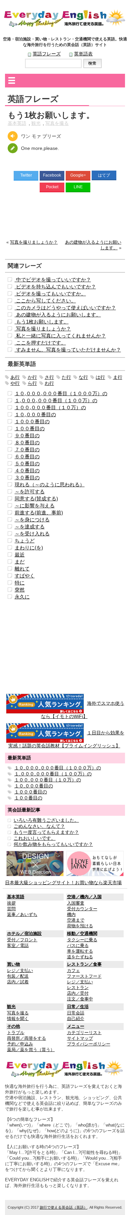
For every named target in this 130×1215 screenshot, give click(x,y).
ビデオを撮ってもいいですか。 (50, 293)
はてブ (104, 175)
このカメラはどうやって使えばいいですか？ (65, 307)
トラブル (15, 1032)
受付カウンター (82, 909)
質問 (11, 909)
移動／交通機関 (82, 933)
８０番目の (27, 442)
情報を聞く (18, 1018)
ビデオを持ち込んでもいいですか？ (55, 286)
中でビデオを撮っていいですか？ (53, 279)
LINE (78, 187)
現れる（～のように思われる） (50, 484)
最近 (20, 554)
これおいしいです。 (35, 838)
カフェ (73, 970)
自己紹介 (75, 1018)
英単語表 (83, 53)
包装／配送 (18, 976)
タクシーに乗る (82, 940)
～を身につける (32, 519)
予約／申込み (20, 1044)
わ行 (49, 383)
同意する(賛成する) (36, 498)
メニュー (75, 1026)
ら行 (32, 383)
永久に (22, 596)
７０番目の (27, 449)
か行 (32, 377)
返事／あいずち (22, 914)
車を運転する (80, 951)
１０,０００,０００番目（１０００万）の (61, 393)
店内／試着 (18, 982)
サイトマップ (80, 1038)
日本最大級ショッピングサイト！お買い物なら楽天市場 (63, 882)
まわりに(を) (29, 547)
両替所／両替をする (26, 1038)
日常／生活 (78, 1006)
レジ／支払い (20, 970)
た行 (66, 377)
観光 (36, 123)
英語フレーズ (47, 53)
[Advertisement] (65, 217)
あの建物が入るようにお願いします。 (58, 314)
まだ (20, 561)
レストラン (78, 987)
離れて (22, 568)
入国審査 (75, 903)
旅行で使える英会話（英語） (63, 1207)
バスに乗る (78, 945)
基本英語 (17, 123)
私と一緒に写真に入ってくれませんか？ (60, 335)
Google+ (78, 175)
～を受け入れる (32, 533)
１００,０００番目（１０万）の (50, 407)
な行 (83, 377)
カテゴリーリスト (84, 1032)
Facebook (52, 175)
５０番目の (27, 463)
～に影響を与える (35, 505)
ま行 (117, 377)
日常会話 (75, 1013)
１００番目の (30, 428)
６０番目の (27, 456)
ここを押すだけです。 (40, 342)
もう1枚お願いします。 (42, 321)
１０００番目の (32, 421)
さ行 (49, 377)
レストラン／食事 (84, 964)
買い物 (13, 964)
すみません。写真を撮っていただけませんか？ (68, 349)
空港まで (75, 920)
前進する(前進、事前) (39, 512)
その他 (13, 1026)
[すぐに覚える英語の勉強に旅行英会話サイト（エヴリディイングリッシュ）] (65, 1068)
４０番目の (27, 470)
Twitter (26, 175)
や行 (15, 383)
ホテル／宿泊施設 (24, 933)
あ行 (15, 377)
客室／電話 (18, 945)
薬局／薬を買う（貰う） (31, 1049)
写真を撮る (57, 123)
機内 (71, 914)
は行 (100, 377)
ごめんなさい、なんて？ (39, 826)
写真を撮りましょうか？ (34, 242)
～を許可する (30, 491)
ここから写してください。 (45, 300)
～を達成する (30, 526)
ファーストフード (84, 976)
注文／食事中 (80, 999)
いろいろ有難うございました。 (46, 820)
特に (20, 582)
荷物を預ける (80, 926)
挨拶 (11, 903)
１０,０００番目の (35, 414)
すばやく (25, 575)
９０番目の (27, 435)
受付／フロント (22, 940)
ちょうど (25, 540)
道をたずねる (80, 957)
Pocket (52, 187)
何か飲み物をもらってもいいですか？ (53, 844)
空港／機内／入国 (84, 897)
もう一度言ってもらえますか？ (46, 832)
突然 (20, 589)
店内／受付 (78, 993)
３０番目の (27, 477)
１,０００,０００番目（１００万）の (56, 400)
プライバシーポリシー (88, 1044)
